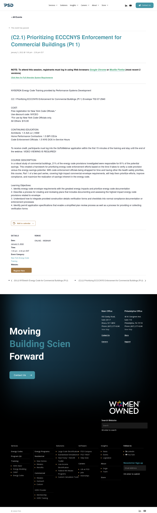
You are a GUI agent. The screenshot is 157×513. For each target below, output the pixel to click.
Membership (42, 495)
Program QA (16, 456)
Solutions (60, 446)
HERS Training (42, 498)
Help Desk (84, 458)
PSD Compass (86, 451)
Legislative (107, 458)
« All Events (16, 17)
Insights (104, 446)
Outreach (40, 481)
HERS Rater (17, 466)
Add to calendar (23, 223)
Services (14, 446)
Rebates (40, 464)
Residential (39, 456)
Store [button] (126, 335)
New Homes (42, 461)
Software (82, 446)
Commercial (40, 473)
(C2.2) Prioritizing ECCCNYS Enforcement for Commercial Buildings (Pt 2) (111, 280)
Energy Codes (17, 451)
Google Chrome (98, 69)
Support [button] (127, 342)
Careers (81, 463)
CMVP (15, 472)
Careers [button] (105, 342)
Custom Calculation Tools (68, 477)
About (103, 463)
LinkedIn (130, 451)
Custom (40, 484)
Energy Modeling (19, 469)
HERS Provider (40, 490)
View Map (105, 329)
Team (105, 471)
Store (103, 477)
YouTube (131, 454)
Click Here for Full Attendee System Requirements (32, 77)
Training (14, 461)
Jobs (82, 472)
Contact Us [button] (106, 335)
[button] (22, 375)
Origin (105, 468)
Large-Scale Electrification (68, 451)
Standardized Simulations (68, 454)
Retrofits (40, 467)
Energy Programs (42, 451)
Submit (129, 481)
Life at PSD (84, 469)
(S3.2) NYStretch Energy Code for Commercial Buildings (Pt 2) (40, 280)
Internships (84, 475)
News (105, 451)
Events (105, 454)
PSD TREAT (85, 454)
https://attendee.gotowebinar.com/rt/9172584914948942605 (21, 270)
